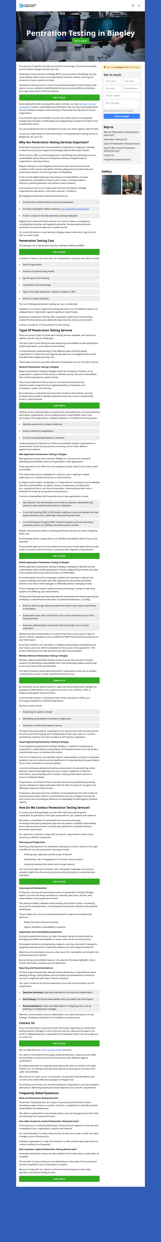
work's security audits (51, 1049)
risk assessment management (75, 209)
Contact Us (109, 155)
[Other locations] (133, 5)
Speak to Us (59, 680)
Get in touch (80, 41)
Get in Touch (59, 97)
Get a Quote (59, 252)
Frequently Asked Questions (117, 159)
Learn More (59, 405)
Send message (122, 116)
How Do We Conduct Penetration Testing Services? (119, 149)
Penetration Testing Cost (115, 139)
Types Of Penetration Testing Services (122, 143)
